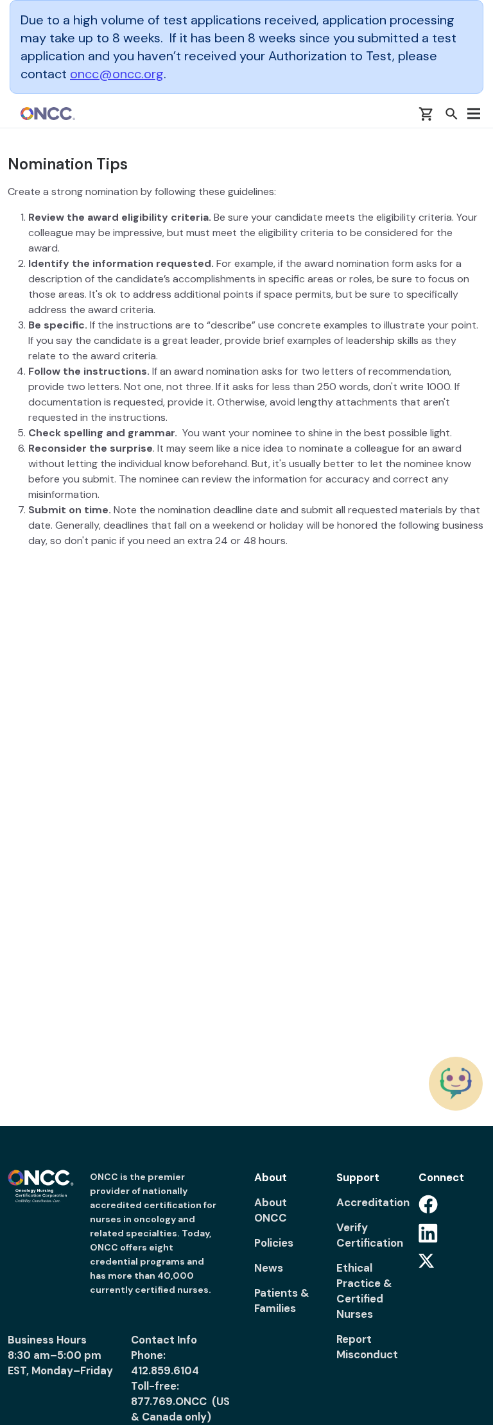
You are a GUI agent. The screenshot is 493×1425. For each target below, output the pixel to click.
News (268, 1268)
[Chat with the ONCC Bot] (456, 1084)
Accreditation (369, 1202)
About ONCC (270, 1210)
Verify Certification (369, 1235)
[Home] (48, 113)
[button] (451, 113)
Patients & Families (281, 1300)
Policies (273, 1243)
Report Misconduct (367, 1346)
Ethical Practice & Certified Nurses (364, 1291)
